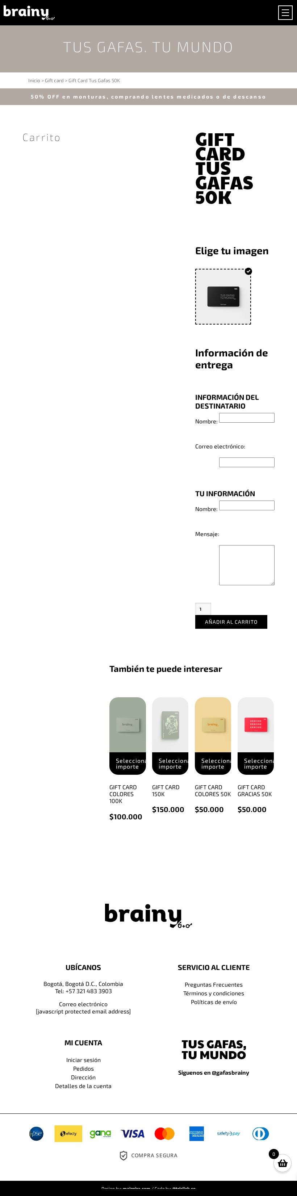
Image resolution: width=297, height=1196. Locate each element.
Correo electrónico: (220, 446)
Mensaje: (207, 533)
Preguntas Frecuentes (214, 984)
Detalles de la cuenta (83, 1085)
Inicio (34, 80)
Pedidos (83, 1068)
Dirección (83, 1077)
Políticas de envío (214, 1001)
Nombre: (206, 421)
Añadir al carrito (231, 622)
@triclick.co (184, 1188)
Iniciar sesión (83, 1059)
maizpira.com (136, 1188)
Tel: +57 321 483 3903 (83, 990)
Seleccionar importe (131, 763)
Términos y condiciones (213, 993)
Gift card (54, 80)
